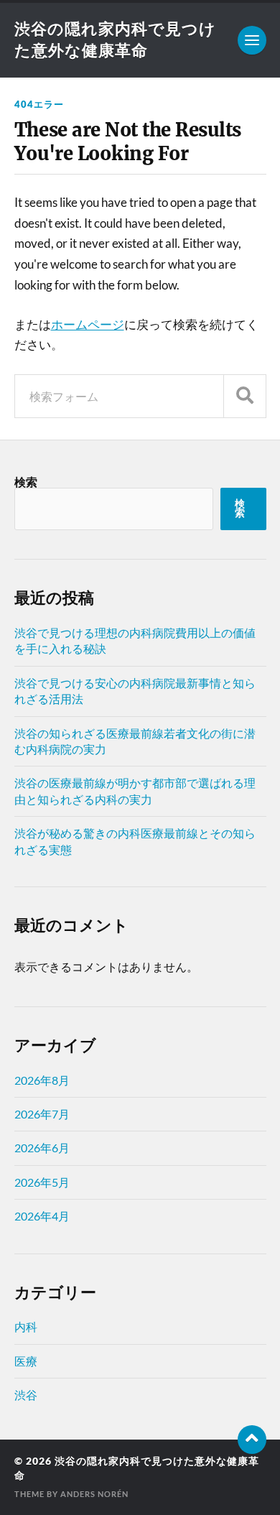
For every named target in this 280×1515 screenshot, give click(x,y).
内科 (25, 1326)
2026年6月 (42, 1147)
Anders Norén (94, 1493)
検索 (25, 481)
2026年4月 (42, 1216)
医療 (25, 1361)
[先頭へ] (252, 1439)
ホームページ (87, 324)
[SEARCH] (244, 396)
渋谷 (25, 1395)
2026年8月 (42, 1080)
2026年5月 (42, 1182)
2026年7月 (42, 1114)
